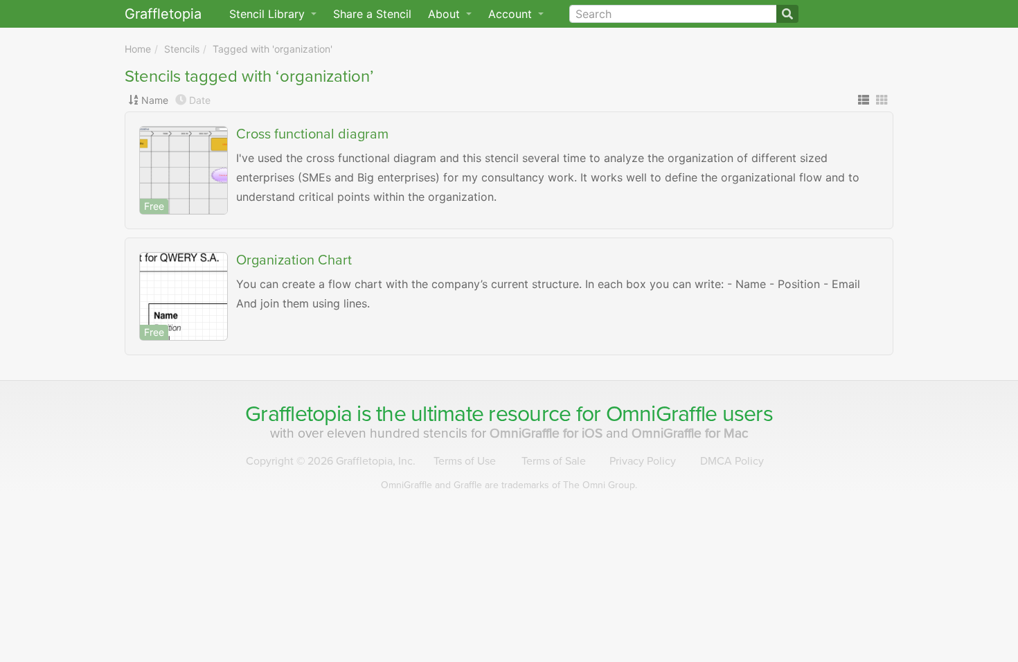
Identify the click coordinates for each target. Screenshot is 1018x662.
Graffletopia (163, 14)
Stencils (181, 49)
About (445, 14)
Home (138, 49)
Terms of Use (465, 461)
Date (200, 100)
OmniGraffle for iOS (548, 433)
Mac (690, 433)
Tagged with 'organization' (272, 49)
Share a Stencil (372, 14)
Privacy (642, 461)
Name (154, 100)
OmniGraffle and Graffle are (509, 485)
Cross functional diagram (312, 134)
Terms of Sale (553, 461)
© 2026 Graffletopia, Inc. (331, 461)
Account (511, 14)
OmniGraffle (661, 414)
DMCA (732, 461)
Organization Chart (294, 260)
